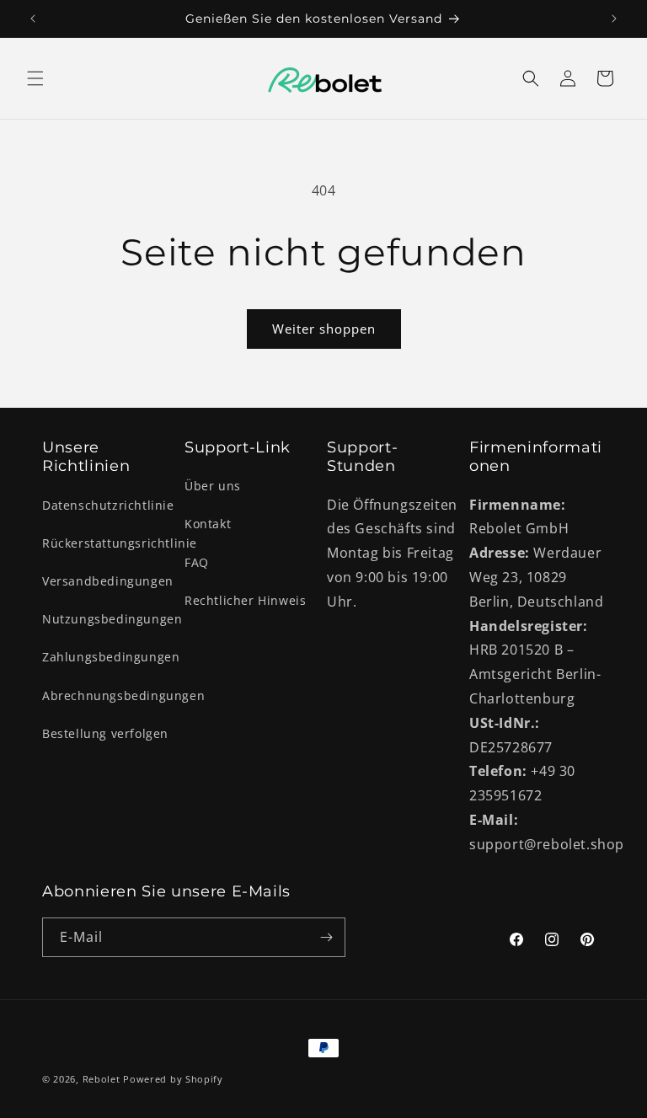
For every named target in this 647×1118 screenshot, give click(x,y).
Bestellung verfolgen (105, 733)
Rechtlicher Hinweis (245, 600)
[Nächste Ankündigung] (614, 18)
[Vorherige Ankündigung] (32, 18)
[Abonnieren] (326, 937)
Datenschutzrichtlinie (108, 505)
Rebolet (101, 1079)
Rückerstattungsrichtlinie (119, 543)
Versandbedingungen (108, 581)
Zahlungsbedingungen (110, 657)
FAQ (196, 562)
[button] (35, 78)
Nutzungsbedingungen (112, 619)
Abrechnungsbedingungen (123, 695)
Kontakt (207, 524)
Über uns (212, 486)
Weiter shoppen (324, 328)
